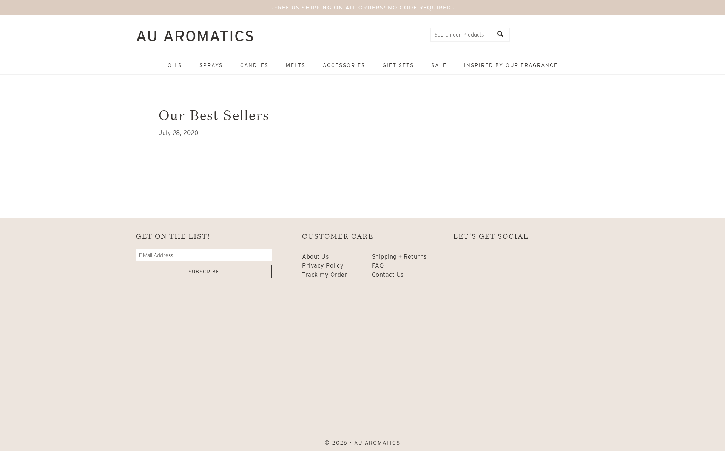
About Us (315, 256)
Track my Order (324, 274)
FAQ (378, 265)
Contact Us (388, 274)
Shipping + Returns (399, 256)
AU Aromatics (195, 36)
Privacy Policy (323, 265)
